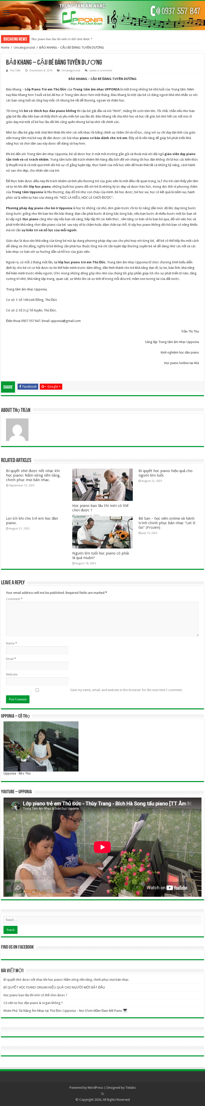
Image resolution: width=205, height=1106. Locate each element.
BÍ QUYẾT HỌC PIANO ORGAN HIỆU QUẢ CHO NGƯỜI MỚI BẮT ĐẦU (54, 987)
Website (12, 674)
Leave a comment (101, 70)
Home (5, 47)
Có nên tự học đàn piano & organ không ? (33, 1003)
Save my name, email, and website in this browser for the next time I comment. (126, 690)
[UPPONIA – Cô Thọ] (41, 746)
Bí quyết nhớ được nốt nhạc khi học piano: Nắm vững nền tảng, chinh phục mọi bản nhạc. (33, 475)
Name (11, 643)
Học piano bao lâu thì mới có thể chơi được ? (62, 39)
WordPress (95, 1087)
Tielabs (130, 1087)
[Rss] (102, 1094)
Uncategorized (24, 47)
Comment (14, 599)
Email (11, 659)
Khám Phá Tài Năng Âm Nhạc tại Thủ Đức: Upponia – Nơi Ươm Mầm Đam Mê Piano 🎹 (65, 1011)
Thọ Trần (15, 70)
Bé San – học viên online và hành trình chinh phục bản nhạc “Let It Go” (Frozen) (167, 523)
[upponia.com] (102, 15)
